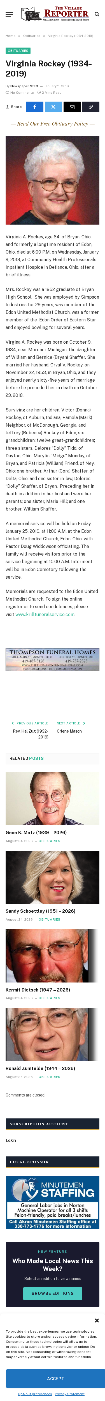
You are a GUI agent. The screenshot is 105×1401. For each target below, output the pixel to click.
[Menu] (9, 14)
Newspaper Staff (24, 86)
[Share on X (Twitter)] (53, 107)
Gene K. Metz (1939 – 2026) (36, 832)
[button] (96, 1320)
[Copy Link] (90, 107)
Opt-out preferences (35, 1394)
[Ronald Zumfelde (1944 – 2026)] (52, 1034)
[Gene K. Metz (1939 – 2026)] (52, 798)
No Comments (22, 93)
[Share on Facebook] (34, 107)
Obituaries (18, 50)
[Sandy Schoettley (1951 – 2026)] (52, 877)
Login (11, 1140)
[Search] (96, 14)
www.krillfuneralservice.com (44, 614)
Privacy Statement (70, 1394)
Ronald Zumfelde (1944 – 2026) (40, 1068)
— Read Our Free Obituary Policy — (53, 123)
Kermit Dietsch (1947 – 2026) (38, 990)
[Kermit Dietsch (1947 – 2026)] (52, 955)
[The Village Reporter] (55, 14)
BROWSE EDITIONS (53, 1293)
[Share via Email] (72, 107)
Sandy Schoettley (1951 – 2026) (41, 911)
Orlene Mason (69, 731)
